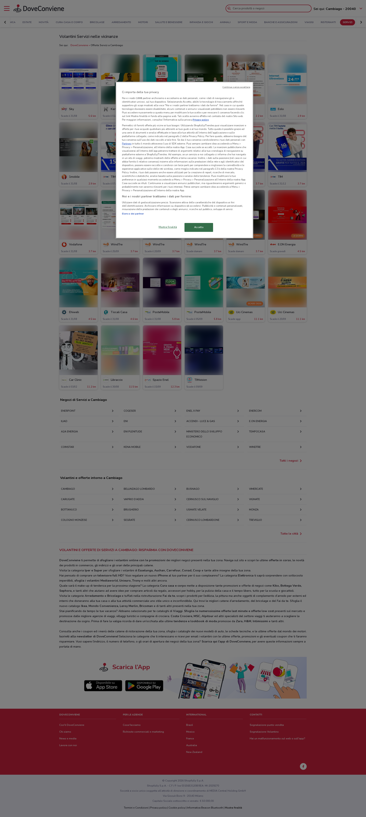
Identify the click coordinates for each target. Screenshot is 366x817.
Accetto (199, 227)
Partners (126, 143)
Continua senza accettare (236, 87)
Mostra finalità (168, 227)
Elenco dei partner (133, 213)
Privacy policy (201, 119)
